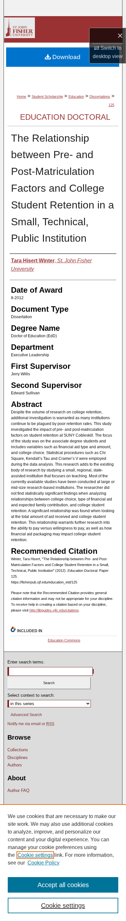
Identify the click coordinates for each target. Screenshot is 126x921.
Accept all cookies (63, 884)
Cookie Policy (43, 862)
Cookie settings (35, 855)
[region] (63, 862)
